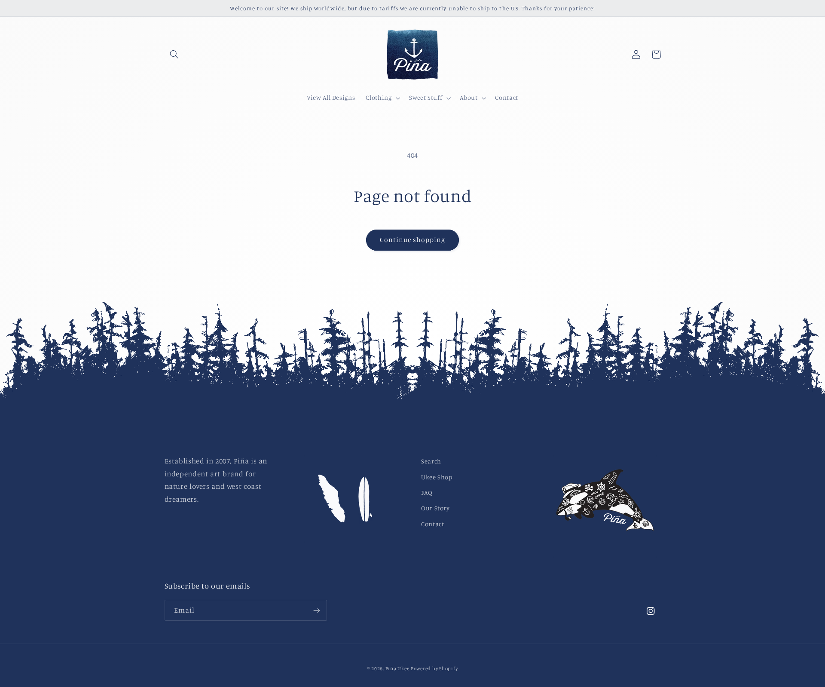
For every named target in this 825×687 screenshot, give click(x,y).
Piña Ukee (397, 669)
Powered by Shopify (434, 669)
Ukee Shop (436, 477)
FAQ (427, 492)
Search (431, 461)
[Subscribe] (316, 610)
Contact (432, 524)
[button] (174, 54)
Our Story (435, 508)
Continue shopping (413, 240)
